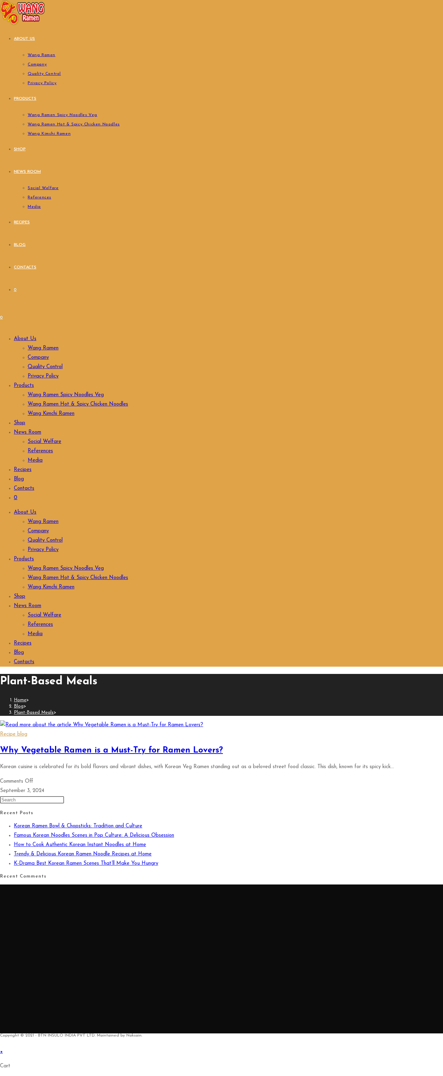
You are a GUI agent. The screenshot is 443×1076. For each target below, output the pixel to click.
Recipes (22, 469)
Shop (19, 423)
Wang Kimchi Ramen (51, 413)
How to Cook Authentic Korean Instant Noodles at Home (80, 844)
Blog (19, 479)
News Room (27, 432)
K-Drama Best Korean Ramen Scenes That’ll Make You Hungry (86, 863)
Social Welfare (44, 441)
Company (38, 357)
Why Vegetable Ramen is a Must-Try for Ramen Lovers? (111, 750)
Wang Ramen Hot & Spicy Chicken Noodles (78, 404)
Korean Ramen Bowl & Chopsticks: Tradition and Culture (78, 826)
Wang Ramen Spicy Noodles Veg (66, 395)
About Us (25, 338)
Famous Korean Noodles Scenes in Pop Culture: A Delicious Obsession (94, 835)
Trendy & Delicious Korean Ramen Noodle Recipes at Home (83, 854)
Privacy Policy (43, 376)
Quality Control (45, 367)
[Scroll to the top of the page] (2, 1042)
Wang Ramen (43, 348)
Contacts (24, 488)
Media (35, 460)
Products (24, 385)
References (40, 451)
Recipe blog (13, 734)
